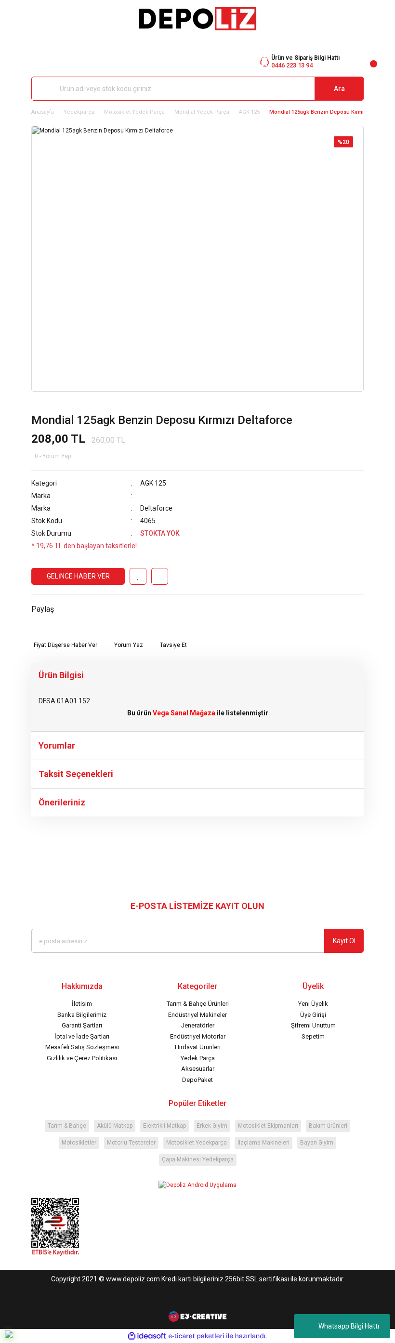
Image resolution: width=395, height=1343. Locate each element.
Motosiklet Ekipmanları (268, 1125)
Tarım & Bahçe (67, 1125)
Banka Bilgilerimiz (81, 1014)
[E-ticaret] (196, 1336)
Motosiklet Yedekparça (196, 1142)
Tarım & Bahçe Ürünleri (198, 1003)
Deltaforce (156, 508)
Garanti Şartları (82, 1025)
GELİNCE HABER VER (78, 576)
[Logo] (197, 18)
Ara (339, 88)
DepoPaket (197, 1079)
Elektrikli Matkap (164, 1125)
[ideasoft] (147, 1336)
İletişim (82, 1003)
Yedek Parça (198, 1058)
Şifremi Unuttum (313, 1025)
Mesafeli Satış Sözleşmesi (82, 1047)
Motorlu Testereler (131, 1142)
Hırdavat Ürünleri (198, 1047)
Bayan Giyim (316, 1142)
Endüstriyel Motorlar (197, 1036)
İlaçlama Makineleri (263, 1142)
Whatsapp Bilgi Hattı (348, 1326)
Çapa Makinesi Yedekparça (198, 1159)
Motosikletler (79, 1142)
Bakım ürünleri (328, 1125)
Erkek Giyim (212, 1125)
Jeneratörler (197, 1025)
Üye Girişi (313, 1014)
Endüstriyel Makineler (197, 1014)
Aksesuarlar (197, 1068)
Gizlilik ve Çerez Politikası (82, 1058)
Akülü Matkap (114, 1125)
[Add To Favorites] (138, 576)
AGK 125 (153, 483)
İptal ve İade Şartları (81, 1036)
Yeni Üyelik (313, 1003)
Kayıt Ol (344, 941)
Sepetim (313, 1036)
